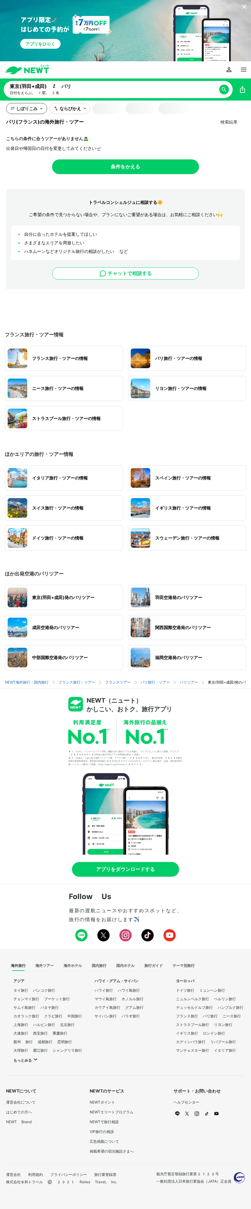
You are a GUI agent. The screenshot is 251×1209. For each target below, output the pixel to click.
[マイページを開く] (229, 70)
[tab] (18, 966)
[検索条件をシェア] (242, 89)
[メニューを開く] (243, 70)
